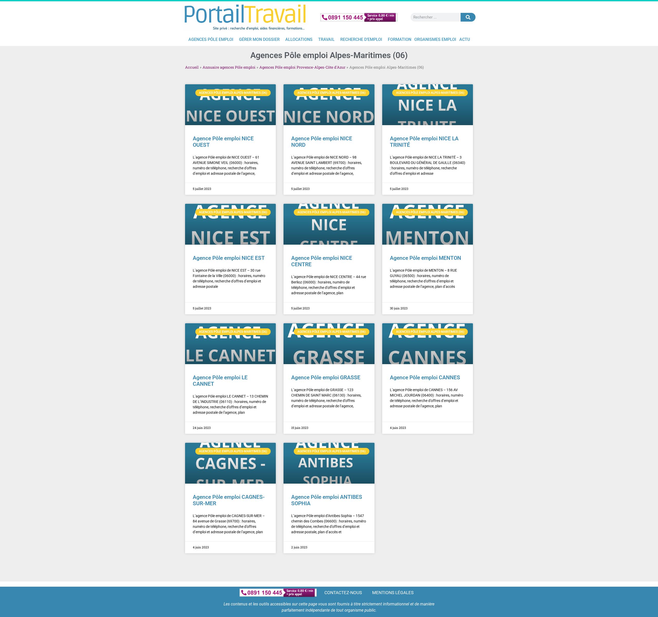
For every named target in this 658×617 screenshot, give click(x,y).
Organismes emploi (435, 39)
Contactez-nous (343, 592)
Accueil (192, 67)
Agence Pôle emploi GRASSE (325, 377)
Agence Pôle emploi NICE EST (229, 258)
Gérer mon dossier (259, 39)
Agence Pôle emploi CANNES (425, 377)
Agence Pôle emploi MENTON (425, 258)
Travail (326, 39)
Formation (399, 39)
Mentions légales (393, 592)
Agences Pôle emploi (210, 39)
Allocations (299, 39)
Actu (464, 39)
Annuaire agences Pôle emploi (229, 67)
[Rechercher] (468, 17)
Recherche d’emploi (361, 39)
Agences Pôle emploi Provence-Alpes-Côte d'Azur (302, 67)
